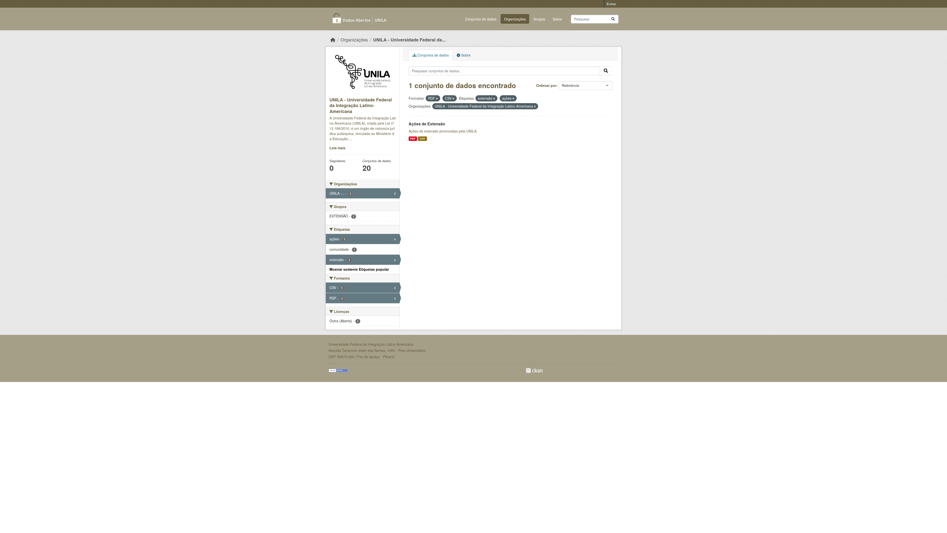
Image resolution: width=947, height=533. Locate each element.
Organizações (515, 19)
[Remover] (437, 98)
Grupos (539, 19)
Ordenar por (546, 85)
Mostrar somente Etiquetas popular (359, 269)
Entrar (611, 3)
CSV (422, 138)
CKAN (534, 370)
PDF (412, 138)
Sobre (557, 19)
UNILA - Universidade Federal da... (409, 40)
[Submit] (613, 19)
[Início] (332, 40)
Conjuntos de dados (480, 19)
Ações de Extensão (427, 124)
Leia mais (337, 147)
